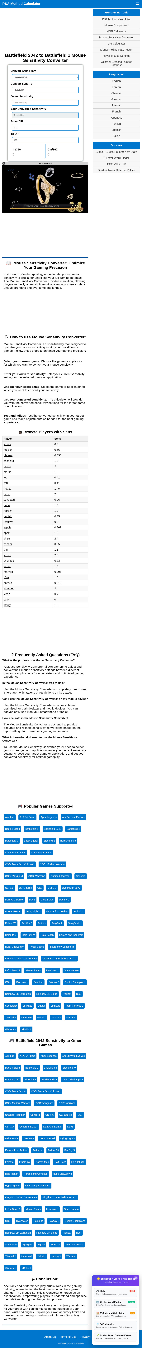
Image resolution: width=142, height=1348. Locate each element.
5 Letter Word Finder (116, 157)
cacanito (9, 460)
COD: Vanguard (14, 876)
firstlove (8, 521)
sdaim (7, 444)
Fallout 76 (10, 923)
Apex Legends (49, 817)
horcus (8, 582)
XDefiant (26, 1029)
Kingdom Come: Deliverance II (59, 958)
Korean (116, 87)
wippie (7, 527)
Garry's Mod (74, 923)
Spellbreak (11, 1005)
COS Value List (116, 164)
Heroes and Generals (71, 935)
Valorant (56, 1017)
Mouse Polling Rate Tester (116, 49)
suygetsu (9, 499)
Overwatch (22, 982)
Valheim (41, 1017)
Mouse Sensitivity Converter (116, 37)
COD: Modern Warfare (52, 864)
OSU (8, 982)
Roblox (67, 994)
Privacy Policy (89, 1336)
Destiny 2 (64, 899)
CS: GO (52, 887)
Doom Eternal (12, 911)
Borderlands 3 (68, 840)
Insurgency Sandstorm (62, 946)
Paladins (38, 982)
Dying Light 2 (33, 911)
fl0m (6, 577)
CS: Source (25, 887)
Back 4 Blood (12, 829)
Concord (80, 876)
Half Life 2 (10, 935)
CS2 (39, 887)
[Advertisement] (45, 30)
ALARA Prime (27, 817)
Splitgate (27, 1005)
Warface (70, 1017)
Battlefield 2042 (52, 829)
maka (7, 494)
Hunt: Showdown (14, 946)
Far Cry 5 (27, 923)
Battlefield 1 (31, 829)
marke (7, 471)
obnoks (8, 455)
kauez (7, 555)
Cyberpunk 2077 (71, 887)
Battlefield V (11, 840)
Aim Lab (9, 817)
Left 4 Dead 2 (12, 970)
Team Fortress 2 (74, 1005)
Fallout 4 (78, 911)
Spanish (116, 129)
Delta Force (47, 899)
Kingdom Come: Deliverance (21, 958)
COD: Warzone (36, 876)
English (116, 81)
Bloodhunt (49, 840)
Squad (41, 1005)
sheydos (9, 560)
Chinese (116, 93)
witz (6, 483)
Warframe (10, 1029)
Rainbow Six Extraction (18, 994)
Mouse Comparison (116, 25)
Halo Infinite (28, 935)
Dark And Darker (14, 899)
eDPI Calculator (116, 31)
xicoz (7, 594)
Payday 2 (54, 982)
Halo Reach (47, 935)
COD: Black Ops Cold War (19, 864)
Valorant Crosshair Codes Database (116, 63)
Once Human (71, 970)
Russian (116, 105)
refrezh (8, 510)
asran (7, 566)
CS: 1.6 (9, 887)
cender (8, 544)
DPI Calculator (116, 43)
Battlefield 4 (73, 829)
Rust (78, 994)
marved (8, 571)
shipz (7, 538)
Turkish (116, 123)
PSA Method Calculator (21, 4)
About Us (50, 1336)
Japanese (116, 117)
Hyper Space (37, 946)
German (116, 99)
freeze (7, 488)
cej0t (6, 599)
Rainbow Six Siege (46, 994)
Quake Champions (75, 982)
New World (52, 970)
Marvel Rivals (33, 970)
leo (5, 477)
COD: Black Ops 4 (15, 852)
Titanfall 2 (10, 1017)
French (116, 111)
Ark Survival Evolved (73, 817)
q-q (6, 549)
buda (7, 505)
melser (8, 449)
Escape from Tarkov (57, 911)
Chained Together (60, 876)
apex (7, 532)
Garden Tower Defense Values (116, 170)
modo (7, 466)
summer (9, 588)
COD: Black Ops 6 (41, 852)
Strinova (55, 1005)
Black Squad (31, 840)
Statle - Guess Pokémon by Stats (116, 151)
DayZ (32, 899)
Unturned (26, 1017)
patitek (8, 516)
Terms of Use (68, 1336)
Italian (116, 135)
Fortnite (42, 923)
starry (7, 605)
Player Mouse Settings (116, 55)
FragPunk (57, 923)
